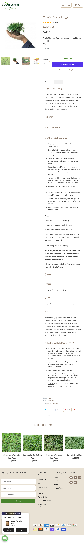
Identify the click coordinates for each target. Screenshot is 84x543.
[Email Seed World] (75, 482)
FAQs (40, 483)
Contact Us (42, 480)
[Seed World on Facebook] (75, 477)
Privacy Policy (59, 488)
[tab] (48, 82)
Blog (55, 492)
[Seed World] (10, 6)
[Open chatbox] (5, 538)
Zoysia (51, 398)
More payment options (67, 70)
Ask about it (21, 530)
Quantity (45, 60)
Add (78, 410)
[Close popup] (27, 515)
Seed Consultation (44, 501)
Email (48, 415)
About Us (57, 481)
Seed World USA (49, 27)
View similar (8, 530)
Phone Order (42, 497)
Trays (44, 44)
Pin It (68, 410)
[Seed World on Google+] (79, 477)
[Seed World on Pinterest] (71, 482)
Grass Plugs (50, 400)
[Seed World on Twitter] (71, 477)
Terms (56, 484)
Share (59, 410)
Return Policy (42, 487)
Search (56, 477)
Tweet (49, 410)
